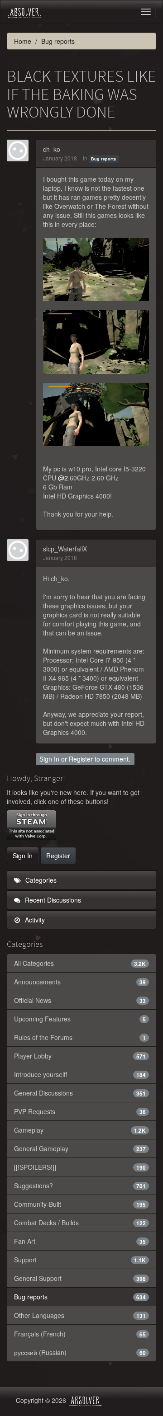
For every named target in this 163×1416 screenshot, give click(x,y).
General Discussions (80, 1092)
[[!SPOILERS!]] (80, 1166)
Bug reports (103, 159)
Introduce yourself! (80, 1074)
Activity (34, 919)
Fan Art (80, 1241)
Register (81, 758)
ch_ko (51, 149)
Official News (80, 1000)
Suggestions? (80, 1185)
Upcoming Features (80, 1018)
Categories (40, 879)
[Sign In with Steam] (31, 825)
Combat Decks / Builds (80, 1222)
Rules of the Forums (80, 1037)
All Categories (80, 963)
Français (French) (80, 1333)
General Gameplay (80, 1148)
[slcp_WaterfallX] (20, 550)
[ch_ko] (20, 150)
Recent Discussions (52, 899)
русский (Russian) (80, 1352)
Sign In (49, 758)
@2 (63, 477)
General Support (80, 1278)
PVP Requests (80, 1111)
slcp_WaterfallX (65, 548)
